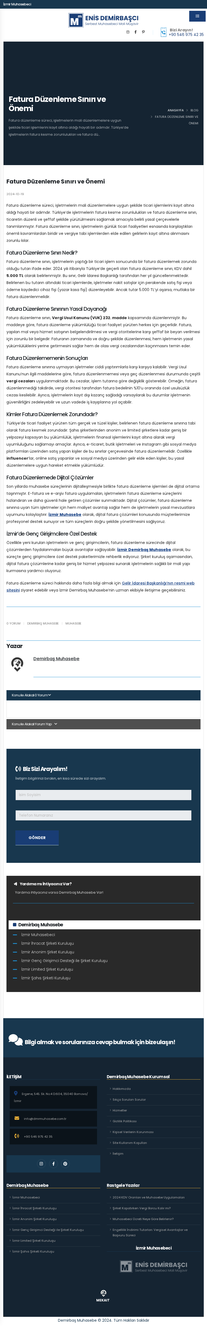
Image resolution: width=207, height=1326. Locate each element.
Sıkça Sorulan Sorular (129, 1099)
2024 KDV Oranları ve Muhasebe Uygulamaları (149, 1197)
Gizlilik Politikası (125, 1121)
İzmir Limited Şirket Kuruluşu (47, 969)
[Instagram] (128, 32)
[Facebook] (135, 32)
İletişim (118, 1153)
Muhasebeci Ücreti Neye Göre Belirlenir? (143, 1219)
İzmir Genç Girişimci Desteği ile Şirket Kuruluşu (64, 960)
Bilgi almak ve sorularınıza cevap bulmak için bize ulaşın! (100, 1042)
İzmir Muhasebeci (17, 4)
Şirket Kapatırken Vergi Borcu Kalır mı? (142, 1208)
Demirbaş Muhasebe (56, 659)
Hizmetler (120, 1110)
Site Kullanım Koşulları (130, 1143)
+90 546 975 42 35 (186, 34)
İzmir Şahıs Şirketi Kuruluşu (45, 978)
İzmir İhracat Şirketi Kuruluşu (47, 943)
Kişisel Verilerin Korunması (133, 1132)
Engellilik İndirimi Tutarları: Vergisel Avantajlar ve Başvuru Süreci (150, 1232)
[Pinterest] (143, 32)
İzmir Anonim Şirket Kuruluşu (47, 952)
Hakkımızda (122, 1089)
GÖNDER (37, 837)
